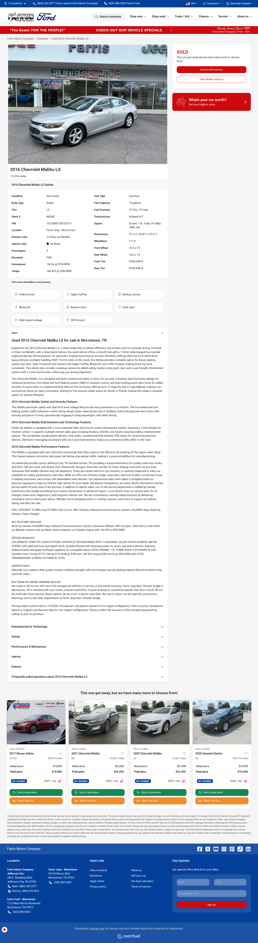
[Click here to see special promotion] (129, 29)
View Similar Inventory (212, 79)
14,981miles (179, 758)
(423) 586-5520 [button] (117, 3)
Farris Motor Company (20, 38)
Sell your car (138, 875)
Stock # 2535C (202, 749)
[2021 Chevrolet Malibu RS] (98, 722)
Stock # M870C (17, 749)
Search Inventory (110, 16)
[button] (16, 3)
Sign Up (211, 904)
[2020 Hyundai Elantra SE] (222, 722)
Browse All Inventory (211, 69)
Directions (96, 875)
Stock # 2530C (78, 749)
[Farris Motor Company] (32, 17)
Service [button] (223, 16)
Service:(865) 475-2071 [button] (25, 891)
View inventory (98, 870)
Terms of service (141, 886)
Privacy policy (98, 886)
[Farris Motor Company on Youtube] (214, 849)
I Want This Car (25, 800)
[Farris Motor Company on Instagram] (223, 849)
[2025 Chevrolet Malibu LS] (160, 722)
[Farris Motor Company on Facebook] (198, 849)
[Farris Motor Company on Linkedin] (247, 849)
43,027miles (117, 758)
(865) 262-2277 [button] (45, 3)
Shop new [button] (136, 16)
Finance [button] (204, 16)
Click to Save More (27, 792)
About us (136, 870)
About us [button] (243, 16)
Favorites (212, 3)
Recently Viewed (240, 3)
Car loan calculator (142, 881)
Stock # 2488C (140, 749)
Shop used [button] (158, 16)
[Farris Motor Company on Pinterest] (231, 849)
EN (193, 3)
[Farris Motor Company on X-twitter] (206, 849)
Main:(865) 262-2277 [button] (24, 886)
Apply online (97, 881)
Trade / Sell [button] (182, 16)
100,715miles (240, 758)
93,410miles (55, 758)
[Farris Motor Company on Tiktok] (239, 849)
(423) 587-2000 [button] (62, 882)
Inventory (42, 38)
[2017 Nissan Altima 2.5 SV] (36, 722)
